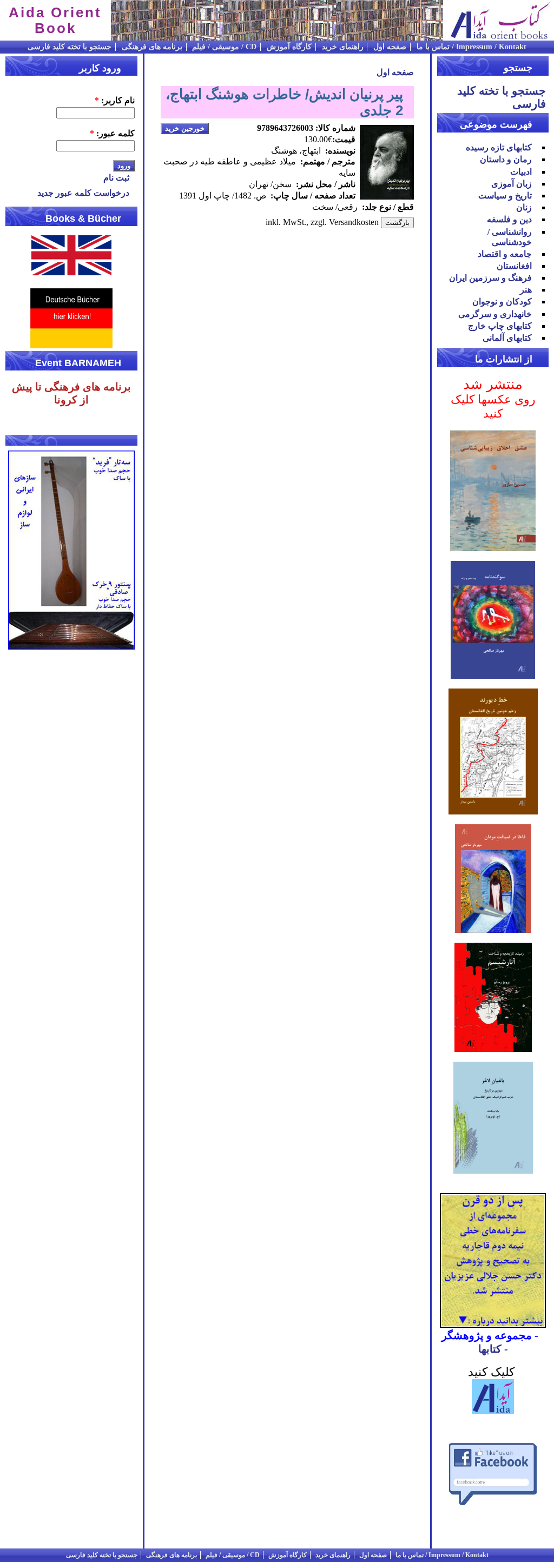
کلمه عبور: (112, 133)
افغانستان (514, 265)
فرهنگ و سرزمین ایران (490, 277)
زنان (524, 207)
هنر (526, 289)
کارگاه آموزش (289, 47)
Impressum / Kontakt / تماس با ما (471, 47)
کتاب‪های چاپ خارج (500, 325)
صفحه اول (389, 47)
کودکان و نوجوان (502, 301)
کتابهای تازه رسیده (499, 147)
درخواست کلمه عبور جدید (83, 192)
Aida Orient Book (55, 20)
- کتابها (493, 1349)
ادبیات (521, 171)
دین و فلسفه (509, 219)
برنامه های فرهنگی (152, 47)
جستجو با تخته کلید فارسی (69, 47)
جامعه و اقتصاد (505, 254)
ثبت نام (116, 177)
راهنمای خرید (343, 47)
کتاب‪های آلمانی (507, 337)
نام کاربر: (115, 100)
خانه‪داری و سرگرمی (495, 314)
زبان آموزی (511, 183)
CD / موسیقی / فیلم (224, 47)
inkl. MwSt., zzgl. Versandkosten (322, 222)
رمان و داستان (506, 159)
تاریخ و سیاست (505, 195)
